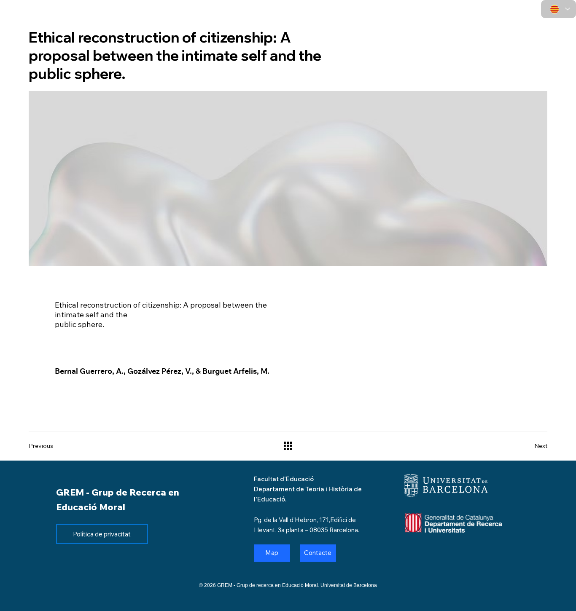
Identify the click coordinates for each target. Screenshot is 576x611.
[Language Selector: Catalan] (558, 9)
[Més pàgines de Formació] (445, 21)
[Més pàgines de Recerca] (397, 21)
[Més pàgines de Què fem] (352, 21)
